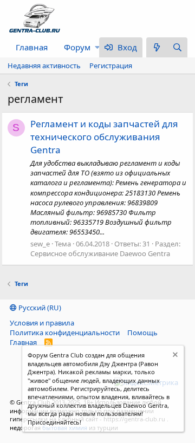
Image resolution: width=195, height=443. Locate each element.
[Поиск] (177, 47)
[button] (97, 47)
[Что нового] (156, 47)
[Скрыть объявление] (174, 356)
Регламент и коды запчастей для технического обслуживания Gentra (104, 137)
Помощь (142, 332)
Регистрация (110, 65)
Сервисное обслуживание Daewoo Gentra (100, 253)
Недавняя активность (44, 65)
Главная (32, 47)
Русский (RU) (39, 307)
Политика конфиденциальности (65, 332)
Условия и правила (42, 323)
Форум (77, 47)
